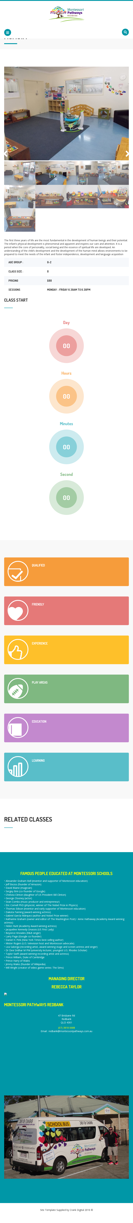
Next (126, 153)
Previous (6, 153)
